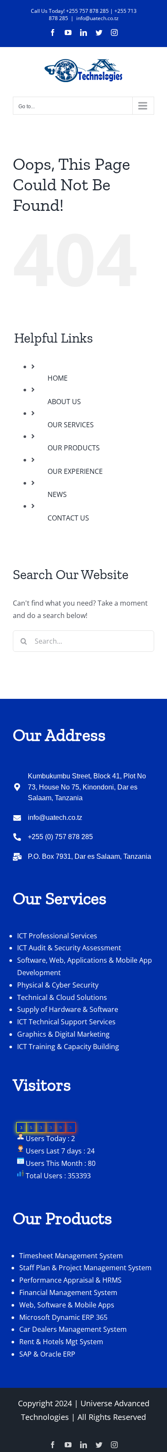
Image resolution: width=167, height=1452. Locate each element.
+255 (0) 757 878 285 (60, 836)
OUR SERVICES (71, 424)
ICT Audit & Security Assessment (69, 947)
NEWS (57, 494)
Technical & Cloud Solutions (62, 997)
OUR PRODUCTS (74, 447)
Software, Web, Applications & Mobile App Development (84, 966)
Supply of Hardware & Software (67, 1009)
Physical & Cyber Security (57, 985)
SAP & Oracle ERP (47, 1354)
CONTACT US (68, 518)
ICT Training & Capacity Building (68, 1046)
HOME (58, 378)
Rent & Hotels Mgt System (61, 1341)
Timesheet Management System (71, 1255)
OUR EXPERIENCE (75, 471)
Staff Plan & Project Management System (85, 1267)
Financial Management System (68, 1292)
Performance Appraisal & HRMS (70, 1280)
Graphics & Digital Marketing (63, 1034)
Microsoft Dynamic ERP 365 (63, 1317)
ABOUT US (64, 401)
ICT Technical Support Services (66, 1021)
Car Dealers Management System (73, 1329)
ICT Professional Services (57, 935)
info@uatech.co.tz (97, 18)
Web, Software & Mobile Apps (66, 1305)
